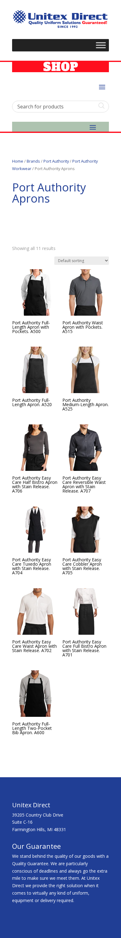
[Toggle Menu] (101, 45)
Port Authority (56, 161)
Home (17, 161)
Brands (33, 161)
